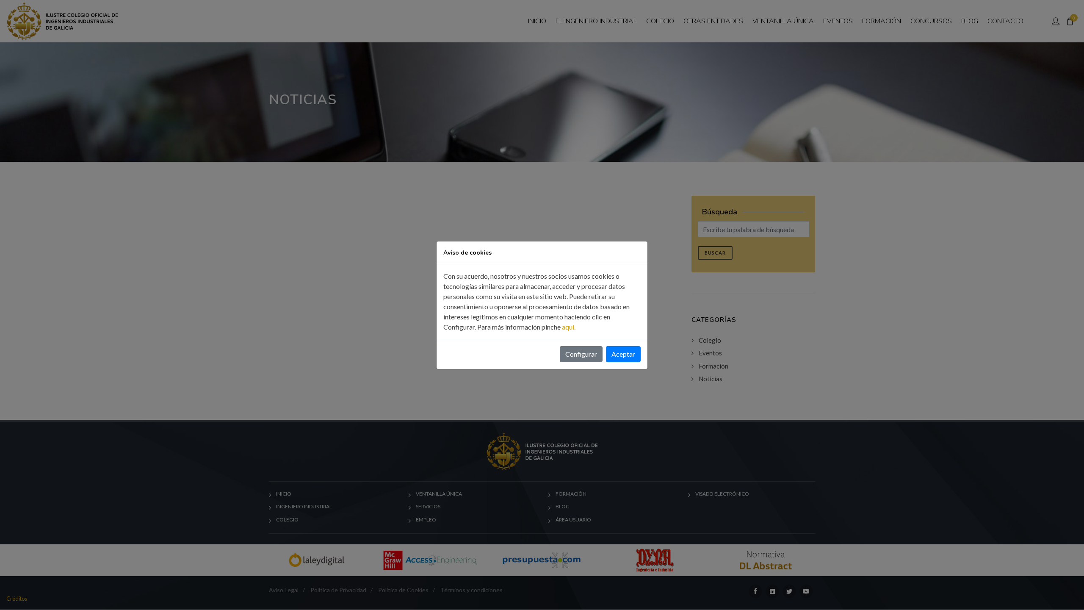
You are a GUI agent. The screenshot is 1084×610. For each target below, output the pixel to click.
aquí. (568, 327)
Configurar (581, 354)
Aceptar (623, 354)
